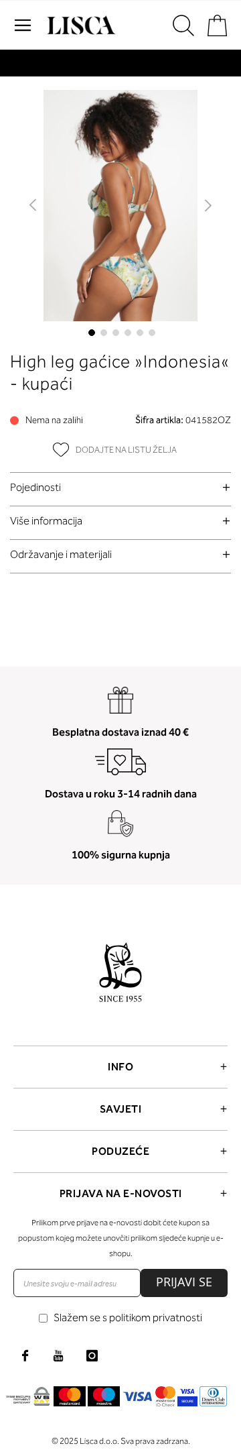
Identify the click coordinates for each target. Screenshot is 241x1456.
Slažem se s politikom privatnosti (128, 1317)
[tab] (120, 487)
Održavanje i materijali (61, 554)
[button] (33, 205)
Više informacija (46, 520)
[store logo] (79, 25)
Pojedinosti (35, 487)
